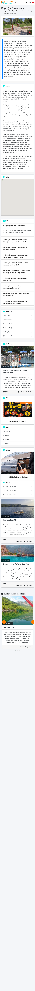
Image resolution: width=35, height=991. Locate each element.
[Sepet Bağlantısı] (26, 2)
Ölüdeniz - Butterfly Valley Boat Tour (16, 564)
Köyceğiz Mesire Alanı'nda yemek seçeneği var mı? (15, 248)
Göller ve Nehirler (20, 11)
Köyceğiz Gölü (9, 627)
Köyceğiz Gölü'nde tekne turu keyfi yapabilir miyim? (16, 295)
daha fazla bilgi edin (25, 647)
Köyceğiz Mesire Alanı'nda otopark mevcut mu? (15, 279)
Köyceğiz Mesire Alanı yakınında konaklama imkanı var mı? (15, 302)
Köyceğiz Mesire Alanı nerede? (15, 225)
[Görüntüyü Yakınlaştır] (30, 32)
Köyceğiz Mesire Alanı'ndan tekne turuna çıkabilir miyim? (15, 264)
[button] (23, 2)
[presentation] (4, 622)
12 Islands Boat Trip (10, 520)
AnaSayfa (4, 11)
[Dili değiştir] (33, 2)
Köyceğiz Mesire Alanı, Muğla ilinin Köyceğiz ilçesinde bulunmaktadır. (15, 241)
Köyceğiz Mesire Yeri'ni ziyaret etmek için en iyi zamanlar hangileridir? (16, 271)
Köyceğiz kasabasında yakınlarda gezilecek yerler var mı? (15, 287)
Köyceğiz (30, 11)
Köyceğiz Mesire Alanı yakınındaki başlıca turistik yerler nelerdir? (15, 256)
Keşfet (11, 11)
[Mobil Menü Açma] (16, 2)
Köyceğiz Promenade (9, 13)
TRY (30, 2)
